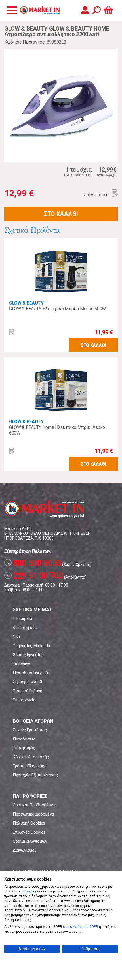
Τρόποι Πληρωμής (29, 766)
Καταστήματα (24, 627)
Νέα (16, 636)
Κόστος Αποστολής (31, 756)
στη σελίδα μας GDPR (80, 927)
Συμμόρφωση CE (28, 681)
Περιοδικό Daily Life (31, 672)
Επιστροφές (24, 747)
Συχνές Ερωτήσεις (30, 730)
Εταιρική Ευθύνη (27, 691)
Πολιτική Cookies (29, 823)
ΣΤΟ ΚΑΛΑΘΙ (61, 214)
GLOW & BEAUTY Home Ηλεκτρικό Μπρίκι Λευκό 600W (57, 430)
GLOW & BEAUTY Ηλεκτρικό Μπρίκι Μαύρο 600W (57, 308)
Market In (40, 10)
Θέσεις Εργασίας (28, 654)
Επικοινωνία (24, 700)
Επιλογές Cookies (29, 832)
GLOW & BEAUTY (26, 303)
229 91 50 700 (34, 575)
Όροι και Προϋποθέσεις (34, 805)
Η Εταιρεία (22, 618)
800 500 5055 (33, 562)
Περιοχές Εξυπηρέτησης (35, 775)
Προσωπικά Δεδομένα (33, 814)
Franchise (21, 663)
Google (28, 891)
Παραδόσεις (24, 739)
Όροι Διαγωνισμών (30, 841)
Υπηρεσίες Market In (31, 645)
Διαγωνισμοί (24, 850)
